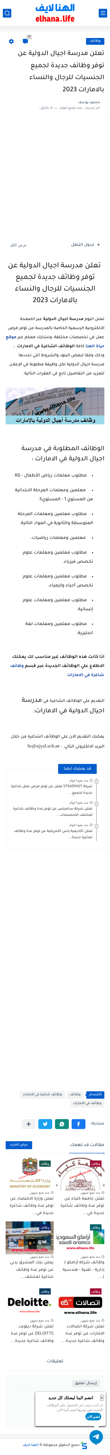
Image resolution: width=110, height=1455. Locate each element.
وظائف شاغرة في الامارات (42, 1095)
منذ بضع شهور (90, 1193)
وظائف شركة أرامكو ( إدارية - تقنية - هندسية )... (83, 1270)
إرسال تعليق (86, 1383)
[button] (78, 1124)
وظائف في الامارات (87, 1103)
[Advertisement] (55, 177)
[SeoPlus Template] (84, 1445)
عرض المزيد (19, 1145)
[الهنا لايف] (55, 13)
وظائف (95, 41)
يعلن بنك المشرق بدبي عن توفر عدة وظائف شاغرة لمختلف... (32, 1270)
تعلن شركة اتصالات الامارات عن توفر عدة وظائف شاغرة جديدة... (82, 1334)
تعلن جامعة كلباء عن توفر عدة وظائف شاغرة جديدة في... (82, 1206)
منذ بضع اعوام (78, 780)
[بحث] (7, 13)
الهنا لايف (31, 1445)
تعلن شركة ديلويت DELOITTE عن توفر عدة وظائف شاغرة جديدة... (32, 1334)
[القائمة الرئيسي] (103, 13)
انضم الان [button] (93, 1416)
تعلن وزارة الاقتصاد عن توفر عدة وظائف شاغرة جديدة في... (32, 1206)
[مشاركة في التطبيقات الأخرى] (29, 1124)
